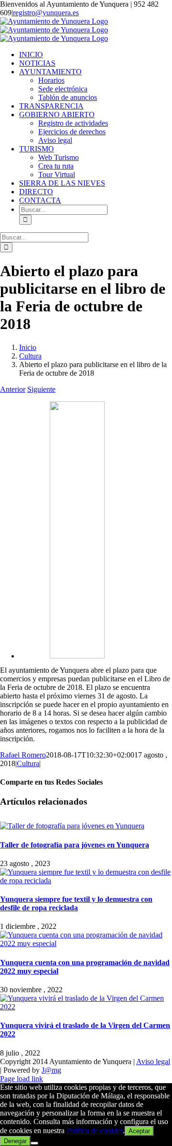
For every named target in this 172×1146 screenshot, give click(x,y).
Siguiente (41, 389)
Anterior (12, 389)
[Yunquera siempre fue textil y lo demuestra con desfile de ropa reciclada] (86, 881)
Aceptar (139, 1131)
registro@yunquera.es (46, 13)
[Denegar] (34, 1143)
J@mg (51, 1070)
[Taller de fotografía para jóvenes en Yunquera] (72, 826)
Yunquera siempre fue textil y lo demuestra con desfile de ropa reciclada (76, 903)
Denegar (15, 1141)
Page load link (21, 1079)
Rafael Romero (23, 755)
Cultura (28, 763)
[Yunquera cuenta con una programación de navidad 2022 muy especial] (86, 943)
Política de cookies (94, 1130)
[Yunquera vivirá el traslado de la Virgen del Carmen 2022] (86, 1007)
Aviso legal (153, 1061)
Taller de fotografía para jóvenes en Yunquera (74, 845)
